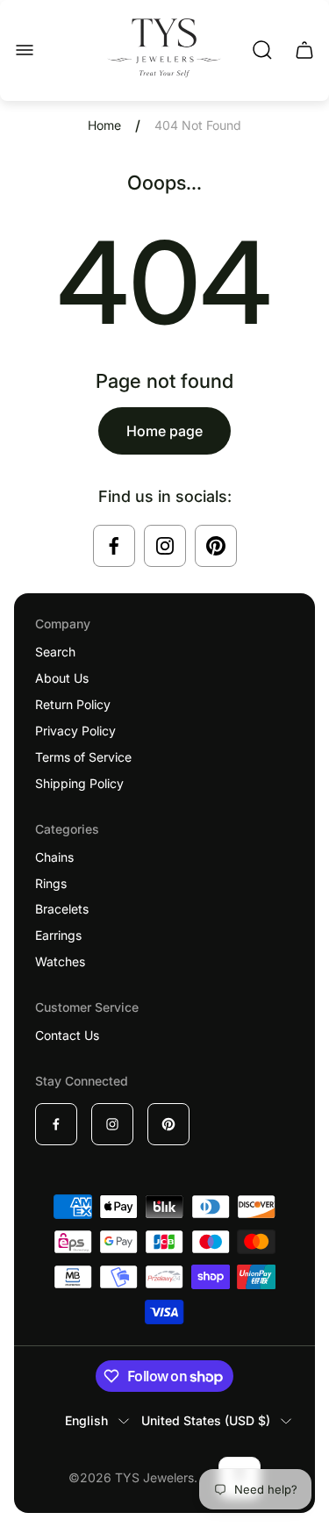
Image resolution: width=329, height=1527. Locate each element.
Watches (60, 961)
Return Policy (73, 704)
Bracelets (62, 908)
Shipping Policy (79, 783)
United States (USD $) (205, 1420)
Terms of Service (83, 756)
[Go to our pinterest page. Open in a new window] (216, 546)
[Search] (262, 50)
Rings (51, 883)
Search (55, 651)
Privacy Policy (75, 730)
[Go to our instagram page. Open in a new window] (165, 546)
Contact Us (67, 1035)
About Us (62, 677)
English (86, 1420)
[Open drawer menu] (24, 50)
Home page (164, 431)
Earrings (58, 935)
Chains (54, 857)
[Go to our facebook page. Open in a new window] (114, 546)
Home (104, 125)
